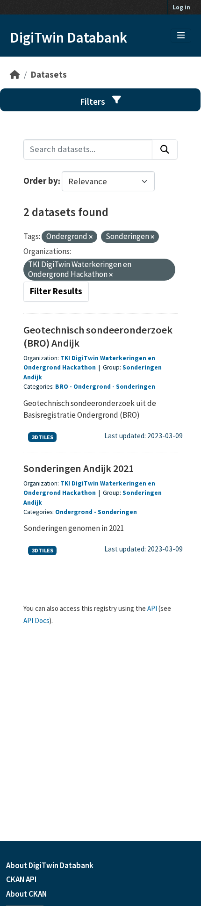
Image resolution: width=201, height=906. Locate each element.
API (152, 608)
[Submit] (165, 149)
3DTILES (42, 437)
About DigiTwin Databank (49, 865)
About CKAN (26, 894)
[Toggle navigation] (181, 36)
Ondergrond (92, 387)
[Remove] (91, 237)
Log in (181, 7)
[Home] (15, 74)
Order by (40, 181)
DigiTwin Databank (68, 37)
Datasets (49, 74)
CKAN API (21, 879)
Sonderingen (135, 387)
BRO (61, 387)
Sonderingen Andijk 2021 (78, 468)
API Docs (36, 620)
